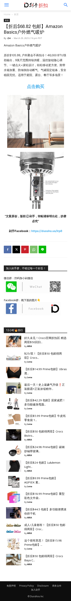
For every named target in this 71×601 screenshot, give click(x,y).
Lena (29, 361)
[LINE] (42, 249)
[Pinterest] (25, 249)
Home (7, 14)
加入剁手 (35, 589)
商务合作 (56, 585)
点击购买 (35, 86)
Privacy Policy (26, 585)
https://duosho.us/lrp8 (46, 231)
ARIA (29, 346)
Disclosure (43, 585)
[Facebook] (7, 249)
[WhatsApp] (33, 249)
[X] (16, 249)
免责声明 (11, 585)
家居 (16, 14)
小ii (9, 38)
